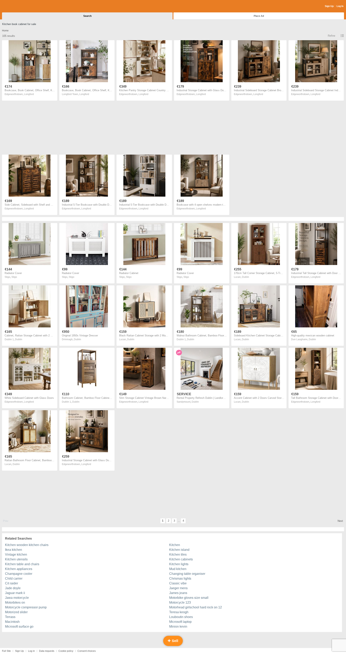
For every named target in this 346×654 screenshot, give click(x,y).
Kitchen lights (178, 564)
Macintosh (12, 621)
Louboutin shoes (181, 617)
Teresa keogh (178, 612)
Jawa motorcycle (17, 597)
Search (87, 16)
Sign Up (329, 6)
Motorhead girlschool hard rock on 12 (195, 607)
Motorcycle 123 (180, 602)
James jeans (178, 593)
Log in (31, 651)
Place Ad (259, 16)
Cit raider (11, 583)
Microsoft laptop (180, 621)
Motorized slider (16, 612)
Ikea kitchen (13, 549)
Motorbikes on (15, 602)
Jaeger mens (178, 588)
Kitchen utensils (16, 559)
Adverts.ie (17, 6)
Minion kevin (178, 626)
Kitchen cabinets (181, 559)
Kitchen (174, 545)
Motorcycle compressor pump (26, 607)
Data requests (46, 651)
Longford (29, 94)
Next (340, 520)
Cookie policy (65, 651)
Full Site (6, 651)
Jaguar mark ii (15, 593)
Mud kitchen (177, 569)
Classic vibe (178, 583)
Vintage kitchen (16, 554)
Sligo (14, 277)
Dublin (245, 277)
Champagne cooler (18, 573)
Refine (331, 35)
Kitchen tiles (178, 554)
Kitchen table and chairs (22, 564)
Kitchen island (179, 549)
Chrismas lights (180, 578)
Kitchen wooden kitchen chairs (26, 545)
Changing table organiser (187, 573)
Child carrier (13, 578)
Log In (340, 6)
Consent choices (86, 651)
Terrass (10, 617)
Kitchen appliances (18, 569)
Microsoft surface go (19, 626)
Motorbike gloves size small (188, 597)
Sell (174, 641)
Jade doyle (13, 588)
